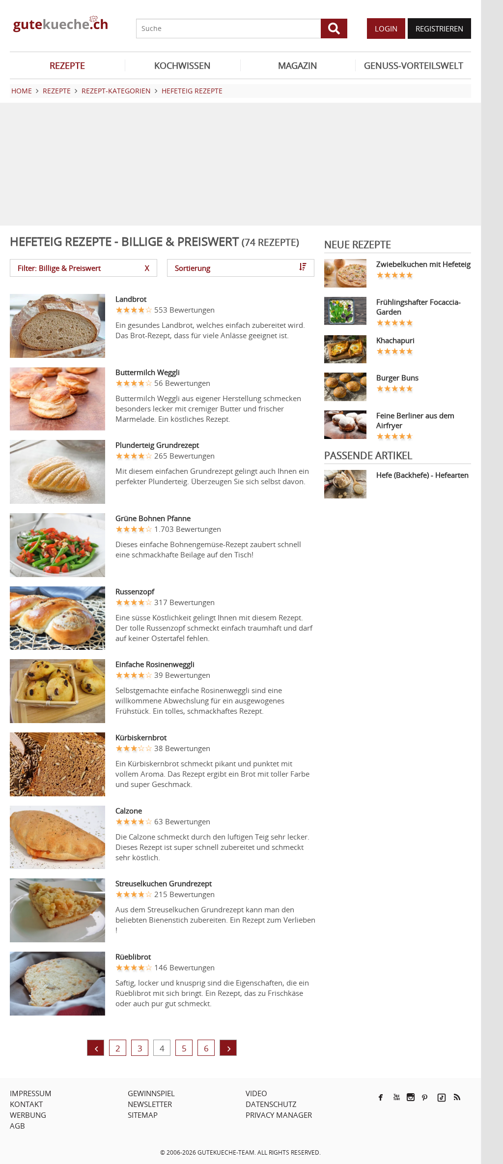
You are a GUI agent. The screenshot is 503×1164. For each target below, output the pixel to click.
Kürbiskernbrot (141, 737)
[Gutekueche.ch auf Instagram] (411, 1097)
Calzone (128, 810)
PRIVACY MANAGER (279, 1115)
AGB (17, 1126)
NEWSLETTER (150, 1104)
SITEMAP (143, 1115)
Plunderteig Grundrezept (157, 445)
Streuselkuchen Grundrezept (163, 883)
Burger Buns (397, 377)
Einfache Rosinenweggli (155, 664)
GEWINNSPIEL (151, 1093)
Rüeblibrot (133, 956)
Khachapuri (395, 340)
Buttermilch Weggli (147, 372)
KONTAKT (26, 1104)
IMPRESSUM (31, 1093)
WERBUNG (28, 1115)
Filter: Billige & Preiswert (83, 268)
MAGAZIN (297, 65)
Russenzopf (134, 591)
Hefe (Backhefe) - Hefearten (422, 475)
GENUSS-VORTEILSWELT (413, 65)
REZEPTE (67, 65)
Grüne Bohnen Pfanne (153, 518)
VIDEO (256, 1093)
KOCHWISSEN (182, 65)
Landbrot (130, 299)
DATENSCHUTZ (271, 1104)
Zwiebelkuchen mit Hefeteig (423, 264)
